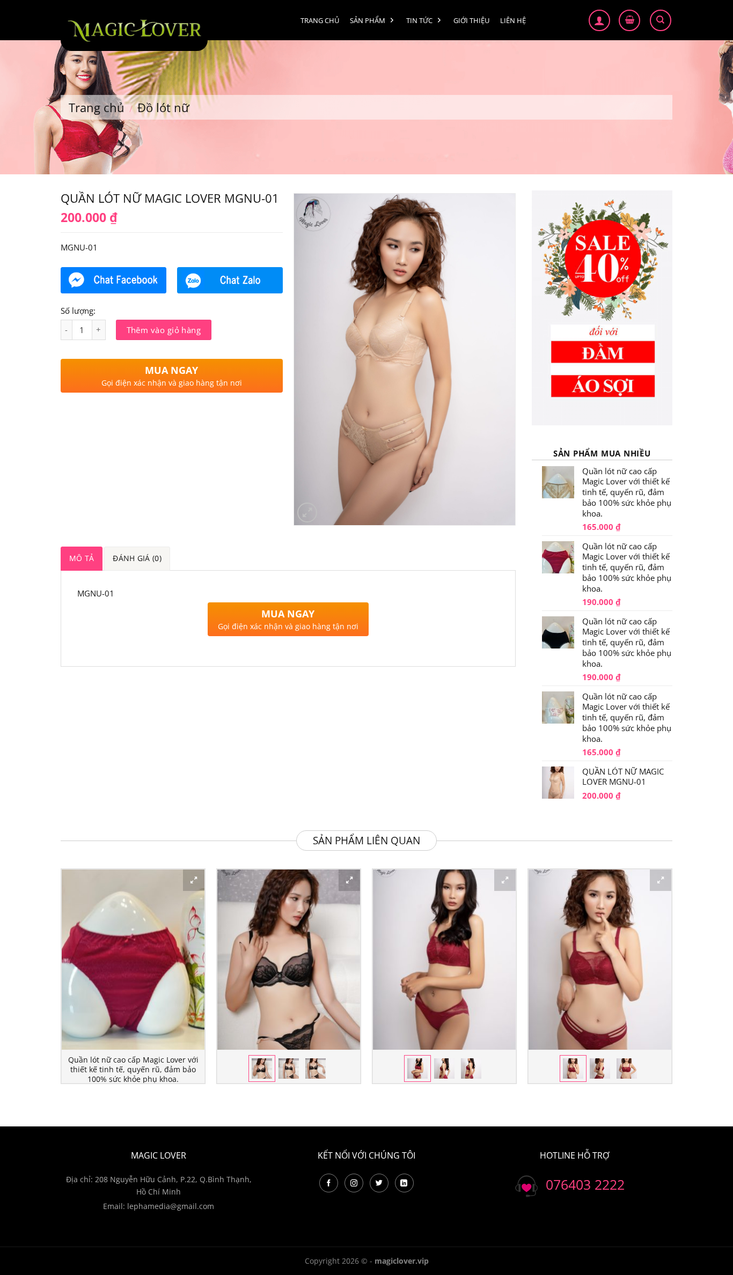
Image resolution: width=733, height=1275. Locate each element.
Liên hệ (513, 20)
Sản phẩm (367, 20)
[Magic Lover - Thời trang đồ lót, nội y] (134, 28)
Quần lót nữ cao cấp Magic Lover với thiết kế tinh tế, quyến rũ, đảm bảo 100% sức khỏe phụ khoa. (133, 1069)
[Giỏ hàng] (629, 20)
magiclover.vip (402, 1261)
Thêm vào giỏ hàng (164, 330)
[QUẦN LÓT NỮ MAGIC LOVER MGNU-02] (288, 959)
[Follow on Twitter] (379, 1183)
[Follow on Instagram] (353, 1183)
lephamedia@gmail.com (170, 1206)
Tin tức (419, 20)
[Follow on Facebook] (328, 1183)
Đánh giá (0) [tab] (137, 558)
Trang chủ (319, 20)
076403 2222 (585, 1184)
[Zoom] (307, 512)
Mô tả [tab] (81, 558)
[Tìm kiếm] (660, 20)
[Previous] (61, 980)
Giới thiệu (471, 20)
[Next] (672, 980)
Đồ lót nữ (163, 107)
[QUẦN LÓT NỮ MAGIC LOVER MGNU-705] (444, 959)
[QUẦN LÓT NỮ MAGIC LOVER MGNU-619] (600, 959)
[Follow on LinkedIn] (404, 1183)
